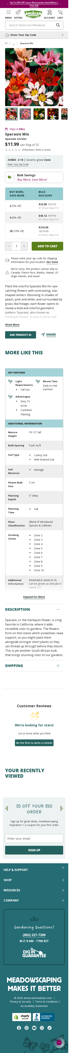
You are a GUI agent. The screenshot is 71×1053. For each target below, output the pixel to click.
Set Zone (52, 262)
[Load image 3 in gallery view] (39, 114)
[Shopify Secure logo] (21, 1017)
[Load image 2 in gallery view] (25, 114)
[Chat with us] (59, 1042)
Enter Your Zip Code (18, 164)
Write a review (43, 150)
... (13, 43)
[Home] (6, 43)
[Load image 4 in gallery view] (53, 114)
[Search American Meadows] (58, 25)
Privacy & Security (20, 1001)
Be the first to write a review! (34, 743)
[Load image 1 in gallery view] (11, 114)
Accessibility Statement (34, 1006)
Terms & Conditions (46, 1001)
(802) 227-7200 (34, 935)
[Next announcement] (61, 4)
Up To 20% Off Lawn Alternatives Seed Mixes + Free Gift (34, 4)
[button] (8, 14)
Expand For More (34, 597)
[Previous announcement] (7, 4)
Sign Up (34, 850)
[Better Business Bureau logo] (44, 1017)
